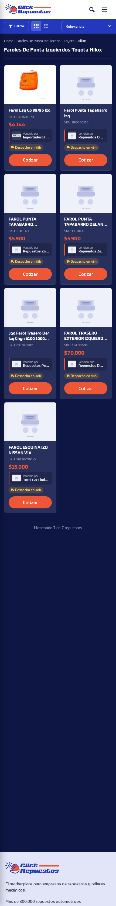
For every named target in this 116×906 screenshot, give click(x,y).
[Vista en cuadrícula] (36, 26)
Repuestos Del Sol (92, 137)
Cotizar (30, 160)
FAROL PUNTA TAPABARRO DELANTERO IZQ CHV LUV (29, 222)
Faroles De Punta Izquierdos (38, 41)
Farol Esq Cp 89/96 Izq (29, 110)
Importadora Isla (36, 137)
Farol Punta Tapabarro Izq (85, 113)
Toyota (69, 41)
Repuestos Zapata (36, 251)
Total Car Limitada (36, 480)
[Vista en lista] (46, 26)
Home (8, 41)
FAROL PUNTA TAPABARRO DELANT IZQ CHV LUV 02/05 (85, 222)
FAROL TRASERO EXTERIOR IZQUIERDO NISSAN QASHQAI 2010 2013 (85, 336)
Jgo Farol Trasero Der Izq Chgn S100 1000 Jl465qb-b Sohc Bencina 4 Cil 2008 (29, 336)
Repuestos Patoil (36, 366)
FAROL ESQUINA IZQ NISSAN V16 (28, 450)
